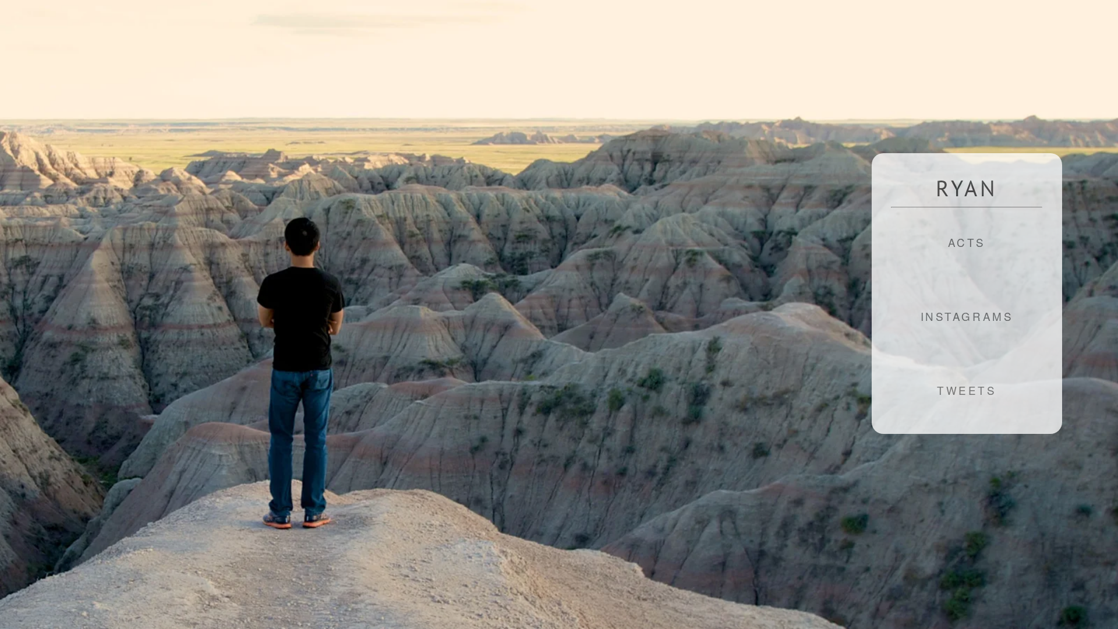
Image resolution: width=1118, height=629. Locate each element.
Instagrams (967, 316)
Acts (967, 242)
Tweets (966, 390)
